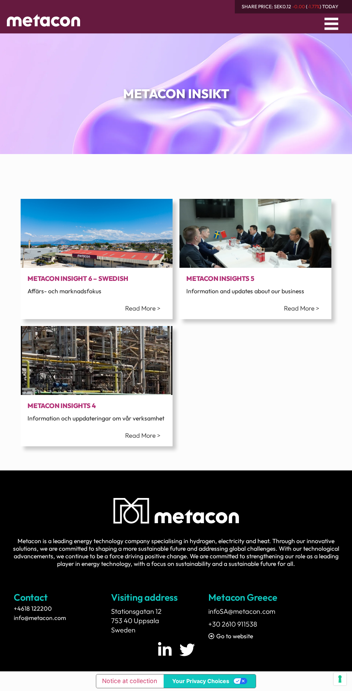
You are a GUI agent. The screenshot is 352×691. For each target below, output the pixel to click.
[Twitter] (187, 650)
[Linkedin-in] (165, 650)
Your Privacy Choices (200, 681)
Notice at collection (129, 680)
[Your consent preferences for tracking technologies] (339, 678)
